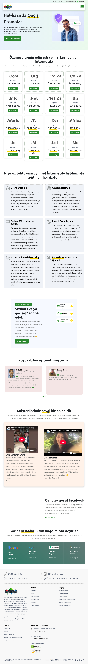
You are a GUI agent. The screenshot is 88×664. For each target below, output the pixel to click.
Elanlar (6, 631)
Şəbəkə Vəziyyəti (9, 634)
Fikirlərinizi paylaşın (9, 640)
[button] (43, 396)
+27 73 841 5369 (39, 631)
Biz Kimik (33, 591)
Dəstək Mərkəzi (22, 341)
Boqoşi (8, 481)
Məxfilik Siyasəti (63, 591)
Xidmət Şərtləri (63, 596)
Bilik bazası (7, 628)
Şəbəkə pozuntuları (65, 602)
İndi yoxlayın (13, 88)
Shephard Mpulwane (15, 455)
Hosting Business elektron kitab (13, 637)
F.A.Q (32, 593)
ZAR (61, 2)
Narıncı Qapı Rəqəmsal (51, 478)
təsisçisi (18, 372)
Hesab (54, 2)
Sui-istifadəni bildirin (65, 605)
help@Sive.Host (64, 308)
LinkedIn (62, 321)
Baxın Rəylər (12, 558)
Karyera (33, 602)
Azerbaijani (71, 2)
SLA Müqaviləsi (63, 593)
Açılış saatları (35, 605)
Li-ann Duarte (50, 458)
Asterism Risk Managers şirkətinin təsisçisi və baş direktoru (66, 372)
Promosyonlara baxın (13, 38)
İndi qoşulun (49, 517)
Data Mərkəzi (35, 596)
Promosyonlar (35, 599)
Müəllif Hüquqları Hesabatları (67, 599)
